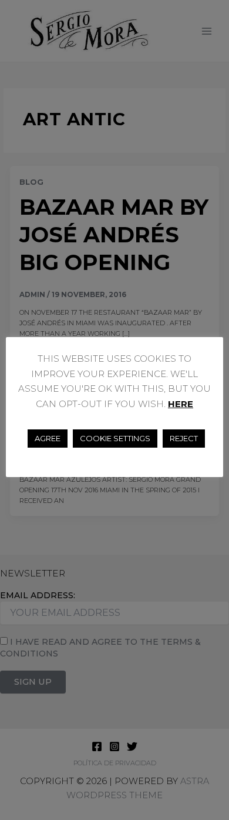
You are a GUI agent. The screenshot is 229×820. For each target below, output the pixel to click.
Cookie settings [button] (115, 438)
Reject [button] (184, 438)
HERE (180, 403)
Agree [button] (47, 438)
